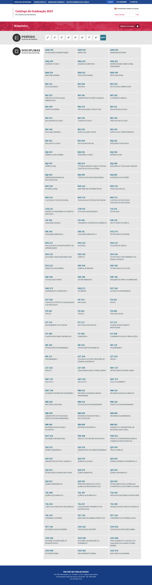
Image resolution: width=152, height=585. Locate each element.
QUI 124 (92, 449)
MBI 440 (89, 415)
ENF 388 (85, 278)
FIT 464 (58, 334)
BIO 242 (118, 96)
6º (82, 37)
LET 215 (114, 357)
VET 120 (123, 516)
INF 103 (88, 346)
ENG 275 (56, 289)
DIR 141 (87, 232)
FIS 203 (81, 312)
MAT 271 (117, 380)
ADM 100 (57, 51)
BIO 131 (51, 85)
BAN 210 (52, 73)
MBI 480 (86, 425)
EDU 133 (58, 255)
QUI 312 (58, 471)
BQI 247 (54, 153)
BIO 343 (122, 130)
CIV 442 (52, 221)
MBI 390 (57, 415)
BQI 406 (123, 164)
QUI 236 (123, 459)
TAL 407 (87, 493)
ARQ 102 (86, 62)
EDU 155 (81, 255)
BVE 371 (120, 200)
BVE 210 (90, 187)
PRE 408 (91, 437)
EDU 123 (81, 244)
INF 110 (116, 346)
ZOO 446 (122, 542)
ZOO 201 (87, 527)
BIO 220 (120, 85)
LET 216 (49, 369)
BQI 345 (116, 153)
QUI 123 (53, 448)
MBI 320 (122, 403)
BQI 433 (54, 177)
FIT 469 (124, 334)
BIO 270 (89, 107)
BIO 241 (91, 96)
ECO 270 (119, 232)
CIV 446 (92, 221)
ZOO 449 (52, 551)
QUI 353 (89, 484)
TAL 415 (124, 493)
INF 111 (51, 357)
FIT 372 (120, 325)
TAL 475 (53, 516)
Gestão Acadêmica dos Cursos (77, 2)
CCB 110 (59, 211)
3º (62, 37)
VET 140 (56, 527)
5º (75, 37)
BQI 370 (92, 166)
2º (55, 37)
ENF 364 (85, 266)
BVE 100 (51, 187)
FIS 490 (116, 312)
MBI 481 (122, 427)
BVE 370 (91, 198)
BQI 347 (50, 164)
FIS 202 (48, 312)
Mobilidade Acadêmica (56, 2)
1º (48, 37)
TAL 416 (59, 505)
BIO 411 (53, 141)
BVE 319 (56, 198)
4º (69, 37)
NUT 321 (55, 437)
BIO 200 (81, 85)
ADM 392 (118, 51)
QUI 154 (116, 448)
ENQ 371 (82, 289)
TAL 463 (124, 505)
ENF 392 (123, 278)
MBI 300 (53, 403)
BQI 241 (119, 141)
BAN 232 (85, 73)
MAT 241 (82, 380)
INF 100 (56, 346)
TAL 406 (54, 493)
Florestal (134, 2)
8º (96, 37)
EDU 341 (123, 256)
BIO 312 (54, 119)
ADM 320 (82, 51)
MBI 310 (90, 403)
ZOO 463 (87, 551)
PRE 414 (123, 438)
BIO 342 (87, 130)
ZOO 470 (120, 551)
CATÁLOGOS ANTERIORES (22, 2)
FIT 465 (82, 334)
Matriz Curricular (127, 26)
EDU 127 (118, 244)
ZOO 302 (122, 527)
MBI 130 (122, 391)
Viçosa (110, 2)
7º (89, 37)
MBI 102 (89, 393)
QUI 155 (58, 459)
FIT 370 (56, 323)
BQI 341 (85, 153)
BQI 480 (91, 176)
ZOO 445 (88, 540)
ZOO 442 (56, 540)
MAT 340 (59, 391)
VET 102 (91, 516)
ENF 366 (53, 278)
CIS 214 (114, 210)
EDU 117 (59, 245)
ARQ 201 (121, 63)
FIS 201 (113, 300)
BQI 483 (119, 176)
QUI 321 (54, 482)
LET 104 (91, 359)
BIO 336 (118, 119)
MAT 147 (49, 380)
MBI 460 (120, 414)
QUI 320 (118, 471)
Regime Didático (40, 2)
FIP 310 (82, 300)
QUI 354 (124, 484)
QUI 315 (85, 471)
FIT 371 (87, 323)
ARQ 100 (52, 62)
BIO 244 (52, 107)
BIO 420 (86, 141)
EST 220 (120, 289)
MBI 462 (55, 427)
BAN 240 (116, 73)
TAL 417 (90, 506)
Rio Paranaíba (121, 2)
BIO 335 (85, 119)
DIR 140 (54, 232)
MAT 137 (122, 369)
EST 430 (59, 302)
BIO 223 (55, 98)
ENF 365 (120, 266)
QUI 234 (85, 459)
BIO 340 (53, 130)
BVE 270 (117, 187)
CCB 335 (87, 210)
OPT (103, 37)
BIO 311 (118, 107)
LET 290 (92, 369)
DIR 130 (119, 221)
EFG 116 (54, 266)
